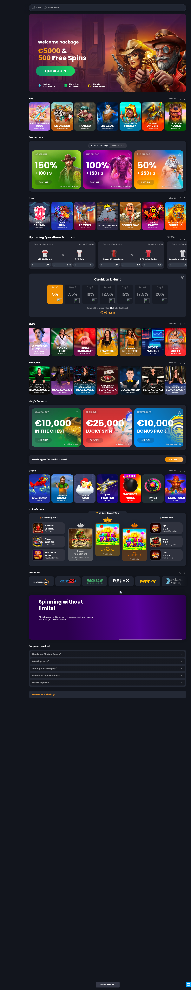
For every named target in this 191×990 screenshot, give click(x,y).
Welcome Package (99, 146)
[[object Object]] (77, 154)
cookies (110, 984)
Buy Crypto (174, 459)
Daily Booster (118, 146)
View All (172, 98)
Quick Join (55, 71)
